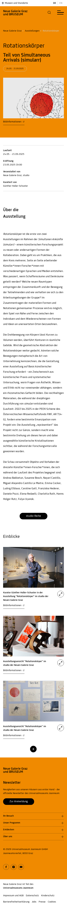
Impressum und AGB (13, 895)
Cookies (52, 902)
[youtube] (21, 867)
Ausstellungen (32, 31)
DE (54, 3)
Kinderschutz (47, 895)
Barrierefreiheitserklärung (16, 902)
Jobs (34, 902)
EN (60, 3)
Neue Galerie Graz (12, 31)
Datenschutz (32, 895)
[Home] (15, 12)
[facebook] (6, 867)
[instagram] (14, 867)
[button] (49, 12)
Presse (42, 902)
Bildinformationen (12, 122)
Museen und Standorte (16, 3)
